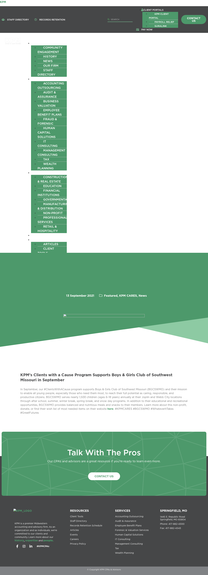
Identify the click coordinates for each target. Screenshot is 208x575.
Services (41, 79)
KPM (3, 1)
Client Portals (153, 10)
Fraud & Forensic (47, 121)
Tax (46, 159)
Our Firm (50, 65)
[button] (160, 10)
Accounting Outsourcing (51, 85)
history (19, 540)
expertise (31, 540)
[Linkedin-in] (30, 546)
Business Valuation (48, 103)
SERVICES (122, 510)
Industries (42, 172)
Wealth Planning (47, 166)
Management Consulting (51, 152)
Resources (42, 239)
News (48, 61)
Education (52, 186)
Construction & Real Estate (53, 179)
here (110, 408)
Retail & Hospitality (48, 228)
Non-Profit (53, 213)
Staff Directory (46, 72)
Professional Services (52, 219)
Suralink (161, 26)
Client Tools (46, 251)
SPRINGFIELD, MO (173, 510)
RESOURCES (79, 510)
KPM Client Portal (159, 16)
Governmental (56, 199)
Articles (50, 244)
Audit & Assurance (47, 94)
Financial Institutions (49, 192)
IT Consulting (48, 143)
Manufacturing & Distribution (54, 206)
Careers (40, 235)
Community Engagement (50, 50)
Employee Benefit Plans (50, 112)
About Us (41, 43)
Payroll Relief (164, 22)
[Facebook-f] (17, 546)
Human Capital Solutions (47, 132)
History (50, 56)
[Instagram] (24, 546)
